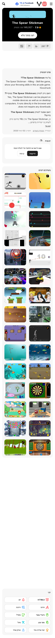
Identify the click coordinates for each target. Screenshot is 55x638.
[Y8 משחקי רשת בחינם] (42, 4)
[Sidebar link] (51, 4)
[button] (48, 126)
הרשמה (32, 153)
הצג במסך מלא (27, 35)
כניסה (22, 153)
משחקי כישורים (38, 130)
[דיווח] (29, 46)
